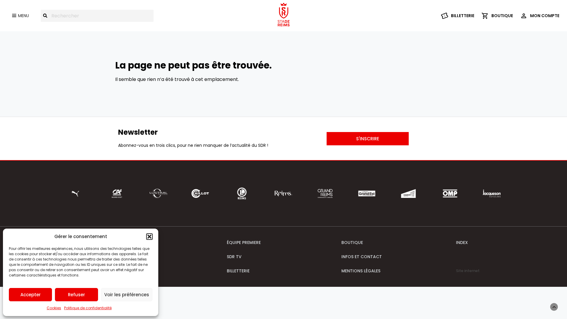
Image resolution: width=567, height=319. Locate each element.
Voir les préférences (126, 295)
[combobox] (97, 16)
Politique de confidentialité (88, 307)
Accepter (30, 295)
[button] (149, 237)
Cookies (54, 307)
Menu (23, 16)
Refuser (76, 295)
